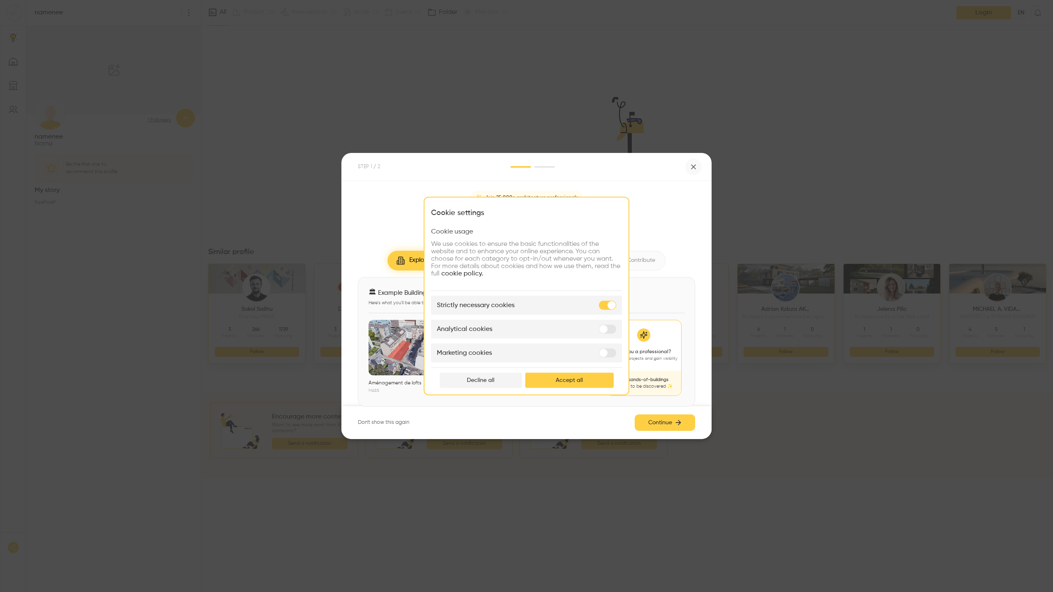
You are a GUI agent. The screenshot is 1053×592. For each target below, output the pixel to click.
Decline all (480, 380)
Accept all (569, 380)
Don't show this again (383, 422)
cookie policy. (462, 274)
